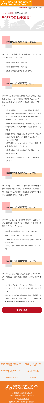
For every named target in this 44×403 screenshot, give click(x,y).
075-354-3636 (23, 8)
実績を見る (23, 310)
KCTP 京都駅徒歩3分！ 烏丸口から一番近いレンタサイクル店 (16, 3)
